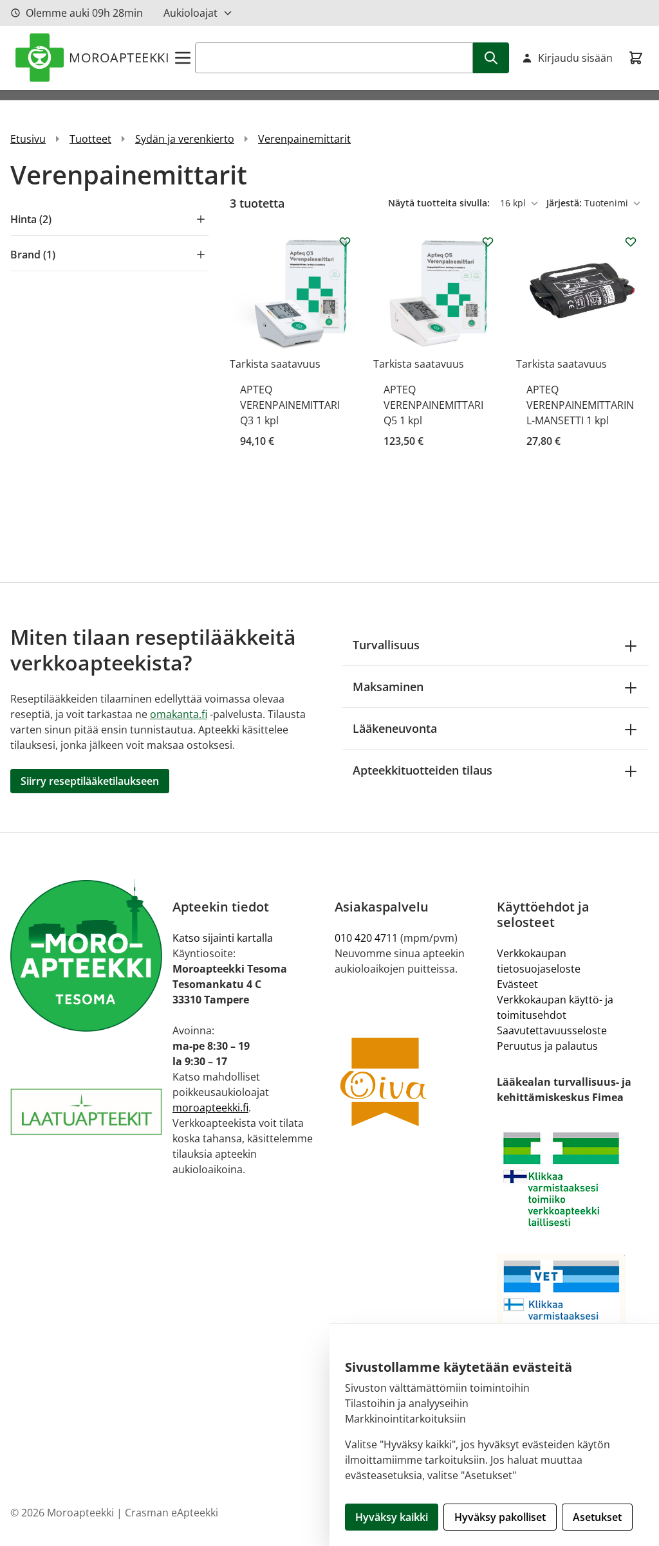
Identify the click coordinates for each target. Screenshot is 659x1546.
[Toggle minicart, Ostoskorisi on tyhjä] (636, 58)
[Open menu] (182, 58)
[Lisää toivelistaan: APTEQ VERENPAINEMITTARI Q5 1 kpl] (488, 242)
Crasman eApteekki (171, 1513)
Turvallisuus (386, 644)
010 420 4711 (366, 938)
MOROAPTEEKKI (119, 57)
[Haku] (491, 57)
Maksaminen (388, 686)
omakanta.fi (178, 714)
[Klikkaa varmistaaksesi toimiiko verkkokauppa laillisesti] (573, 1179)
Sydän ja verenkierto (184, 139)
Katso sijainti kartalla (222, 938)
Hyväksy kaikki (391, 1517)
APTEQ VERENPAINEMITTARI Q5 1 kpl (433, 404)
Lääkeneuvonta (395, 728)
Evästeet (517, 984)
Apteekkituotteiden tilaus (422, 770)
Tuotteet (90, 139)
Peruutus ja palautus (547, 1046)
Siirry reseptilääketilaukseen (90, 781)
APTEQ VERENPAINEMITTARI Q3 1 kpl (290, 404)
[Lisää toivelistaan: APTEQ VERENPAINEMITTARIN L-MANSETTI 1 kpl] (631, 242)
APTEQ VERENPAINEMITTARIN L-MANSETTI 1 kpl (580, 404)
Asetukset (597, 1517)
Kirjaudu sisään (575, 58)
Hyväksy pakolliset (500, 1517)
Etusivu (28, 139)
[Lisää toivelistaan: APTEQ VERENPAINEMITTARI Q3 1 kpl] (345, 242)
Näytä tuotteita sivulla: (440, 203)
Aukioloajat (190, 13)
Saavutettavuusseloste (552, 1030)
